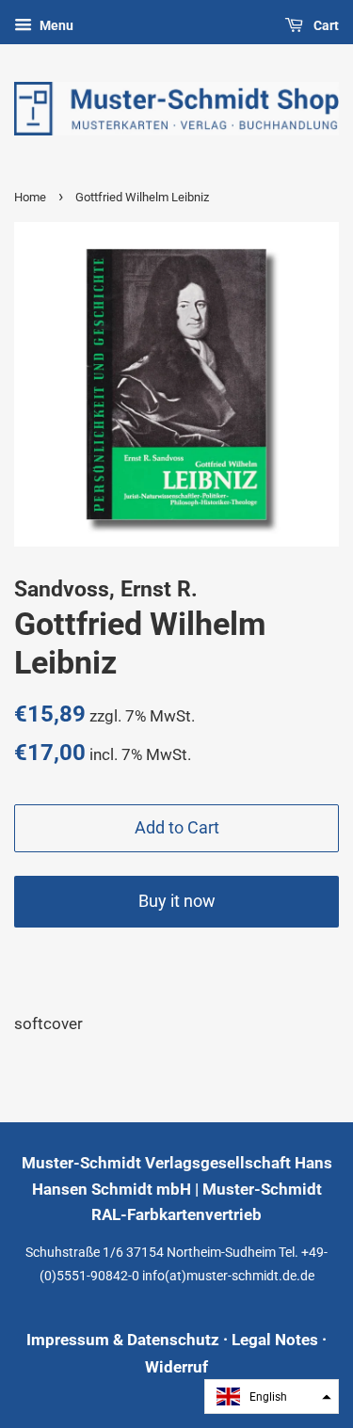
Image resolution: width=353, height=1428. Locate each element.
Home (30, 197)
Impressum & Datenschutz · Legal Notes (172, 1339)
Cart (325, 25)
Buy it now (177, 901)
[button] (271, 1396)
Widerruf (176, 1366)
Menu (55, 25)
